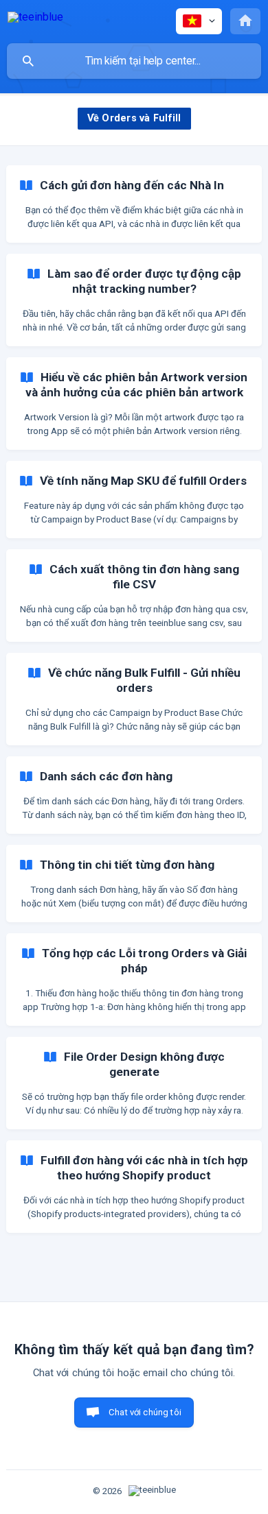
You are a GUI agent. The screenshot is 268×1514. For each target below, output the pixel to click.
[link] (134, 204)
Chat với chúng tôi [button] (145, 1412)
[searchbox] (134, 61)
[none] (35, 19)
